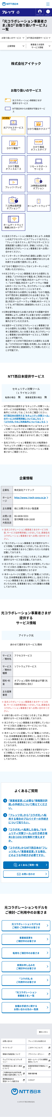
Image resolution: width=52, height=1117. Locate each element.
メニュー (48, 15)
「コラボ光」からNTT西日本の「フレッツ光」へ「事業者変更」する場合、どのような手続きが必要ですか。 (27, 851)
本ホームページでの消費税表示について (38, 1060)
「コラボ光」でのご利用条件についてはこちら (24, 421)
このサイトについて (35, 1047)
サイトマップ (7, 1047)
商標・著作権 (32, 1073)
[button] (48, 4)
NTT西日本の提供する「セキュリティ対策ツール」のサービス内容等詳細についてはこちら (27, 417)
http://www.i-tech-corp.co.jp (30, 497)
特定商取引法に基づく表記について (12, 1067)
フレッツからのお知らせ (37, 1041)
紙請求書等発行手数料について (38, 1067)
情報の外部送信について (11, 1054)
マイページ (39, 15)
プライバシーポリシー (36, 1054)
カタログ (31, 1080)
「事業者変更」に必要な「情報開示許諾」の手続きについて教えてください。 (28, 804)
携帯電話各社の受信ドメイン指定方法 (11, 1080)
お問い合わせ (7, 1041)
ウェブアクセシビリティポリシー (12, 1060)
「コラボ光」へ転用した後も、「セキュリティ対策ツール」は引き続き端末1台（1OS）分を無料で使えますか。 (27, 835)
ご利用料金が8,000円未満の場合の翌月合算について (12, 1073)
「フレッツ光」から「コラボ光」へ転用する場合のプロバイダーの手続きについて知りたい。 (28, 818)
